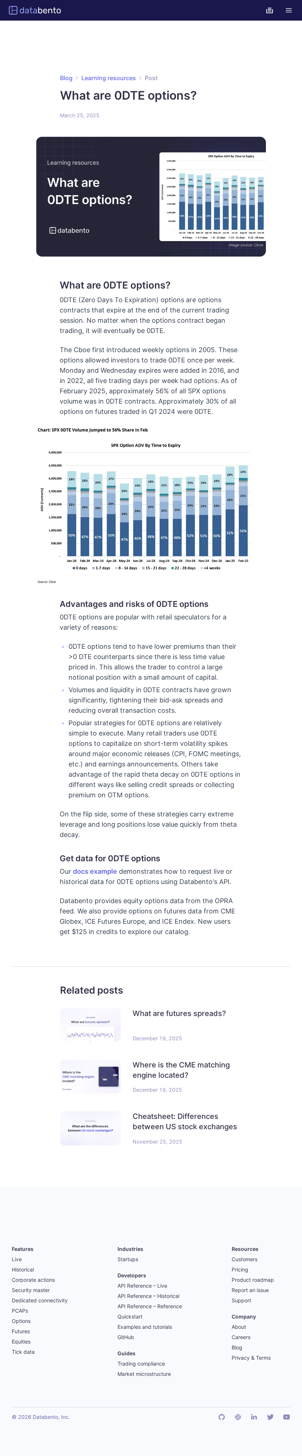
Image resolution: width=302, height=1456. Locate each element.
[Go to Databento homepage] (35, 10)
